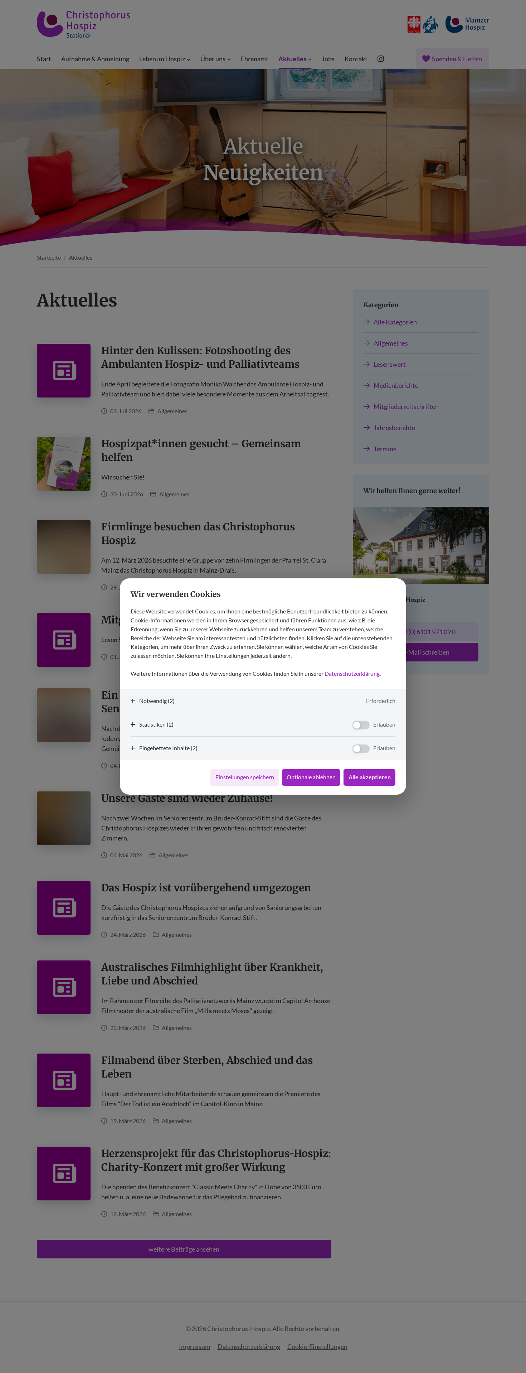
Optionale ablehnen (311, 777)
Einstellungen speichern (244, 777)
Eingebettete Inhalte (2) (168, 748)
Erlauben (384, 724)
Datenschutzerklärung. (353, 673)
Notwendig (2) (157, 700)
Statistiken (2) (156, 724)
